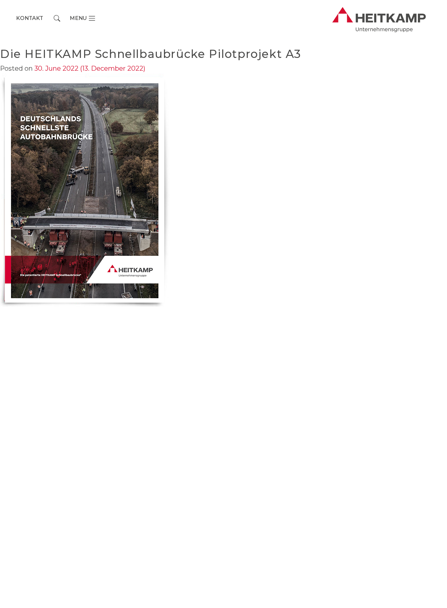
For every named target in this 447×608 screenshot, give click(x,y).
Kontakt (29, 18)
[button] (56, 18)
